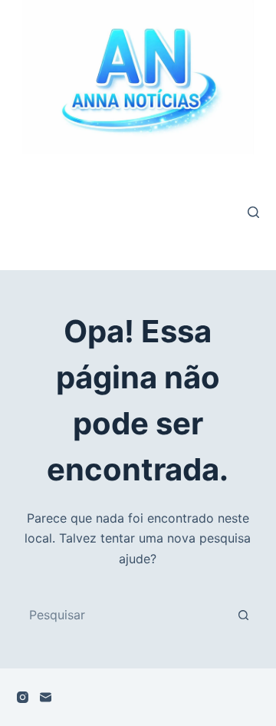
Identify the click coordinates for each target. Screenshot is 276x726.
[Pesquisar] (253, 212)
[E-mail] (45, 697)
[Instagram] (22, 697)
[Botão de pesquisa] (243, 614)
